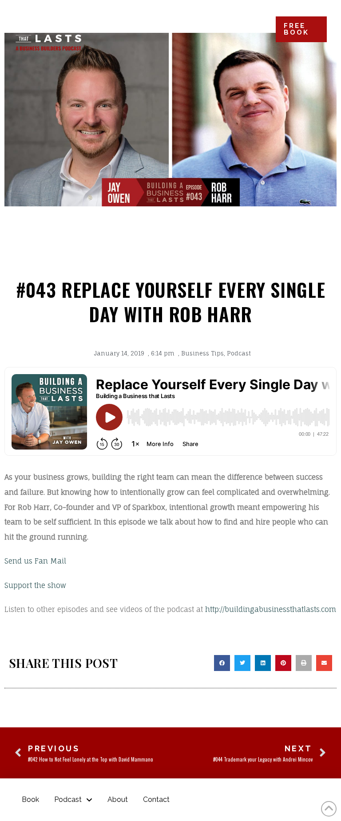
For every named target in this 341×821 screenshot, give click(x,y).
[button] (222, 663)
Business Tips (202, 353)
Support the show (35, 585)
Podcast (239, 353)
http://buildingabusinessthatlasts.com (270, 609)
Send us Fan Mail (35, 561)
